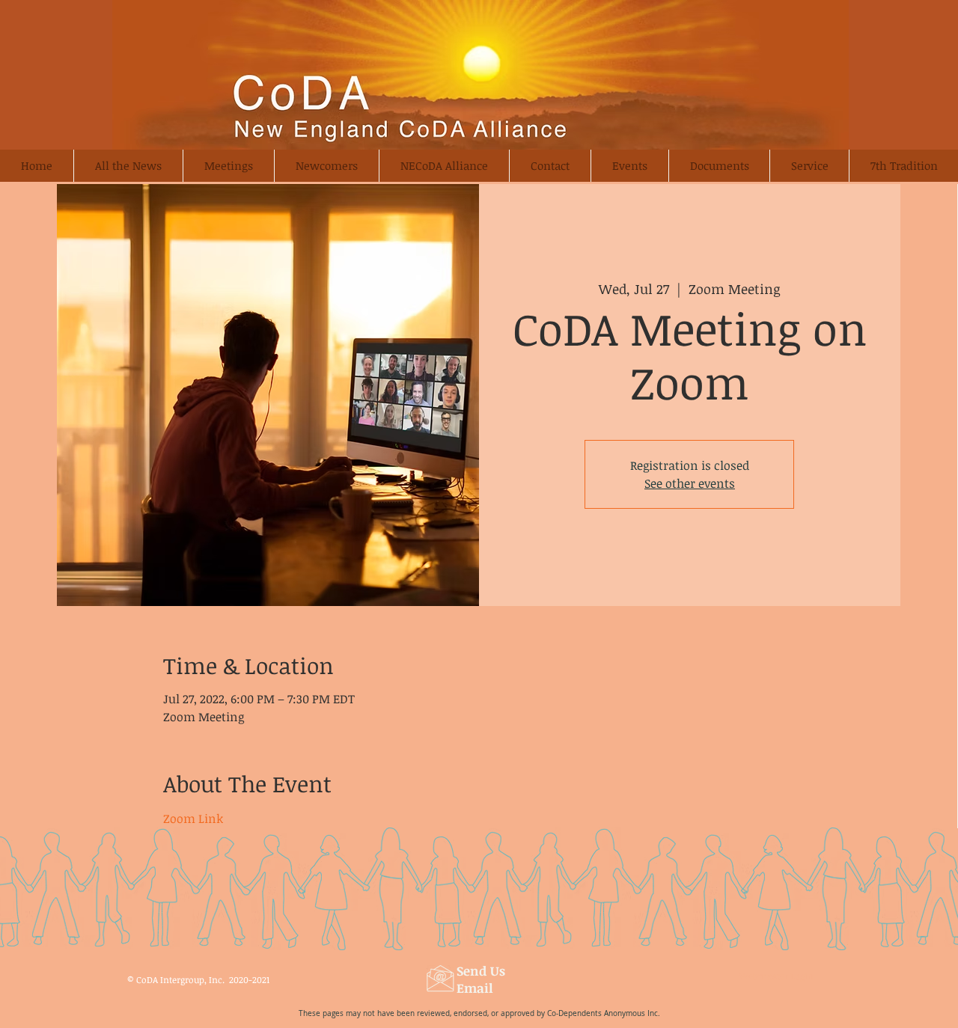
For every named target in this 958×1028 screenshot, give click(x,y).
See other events (689, 483)
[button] (326, 166)
